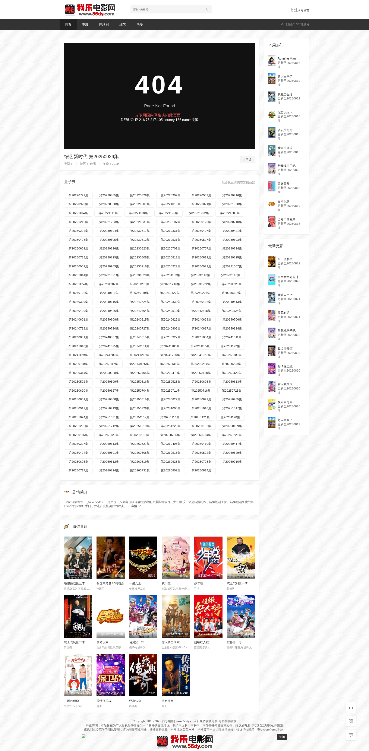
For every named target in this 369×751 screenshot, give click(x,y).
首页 (68, 24)
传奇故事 (168, 701)
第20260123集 (109, 435)
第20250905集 (232, 399)
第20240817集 (201, 328)
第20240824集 (232, 328)
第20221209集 (230, 213)
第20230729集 (109, 257)
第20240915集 (140, 337)
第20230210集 (232, 222)
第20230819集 (201, 257)
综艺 (122, 24)
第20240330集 (170, 301)
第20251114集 (169, 417)
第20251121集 (200, 417)
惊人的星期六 (171, 642)
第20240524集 (232, 310)
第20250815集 (140, 399)
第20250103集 (232, 355)
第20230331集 (170, 230)
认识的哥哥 (285, 130)
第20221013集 (170, 204)
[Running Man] (271, 60)
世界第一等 (234, 642)
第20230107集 (170, 222)
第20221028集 (232, 204)
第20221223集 (109, 222)
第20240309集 (78, 301)
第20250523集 (170, 381)
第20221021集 (201, 204)
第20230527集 (201, 239)
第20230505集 (109, 239)
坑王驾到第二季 (74, 642)
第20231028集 (140, 275)
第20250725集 (232, 390)
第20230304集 (109, 230)
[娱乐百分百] (271, 404)
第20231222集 (201, 284)
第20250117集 (108, 364)
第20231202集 (109, 284)
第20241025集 (109, 346)
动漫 (139, 24)
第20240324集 (140, 301)
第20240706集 (232, 319)
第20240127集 (170, 293)
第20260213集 (201, 435)
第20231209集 (139, 284)
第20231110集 (200, 275)
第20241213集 (139, 355)
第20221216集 (78, 222)
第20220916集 (232, 195)
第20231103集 (170, 275)
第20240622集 (170, 319)
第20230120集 (201, 222)
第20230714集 (232, 248)
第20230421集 (232, 230)
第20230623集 (140, 248)
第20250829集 (201, 399)
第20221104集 (78, 213)
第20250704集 (140, 390)
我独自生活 (285, 94)
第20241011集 (232, 337)
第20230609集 (78, 248)
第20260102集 (201, 426)
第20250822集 (170, 399)
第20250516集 (140, 381)
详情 (134, 506)
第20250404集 (140, 373)
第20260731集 (140, 470)
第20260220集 (232, 435)
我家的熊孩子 (287, 148)
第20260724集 (109, 470)
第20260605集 (78, 461)
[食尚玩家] (271, 203)
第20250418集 (201, 373)
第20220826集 (140, 195)
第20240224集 (200, 293)
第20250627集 (109, 390)
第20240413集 (232, 301)
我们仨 (166, 583)
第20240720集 (109, 328)
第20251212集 (109, 426)
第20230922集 (170, 266)
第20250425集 (232, 373)
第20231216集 (170, 284)
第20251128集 (230, 417)
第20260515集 (170, 452)
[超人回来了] (271, 78)
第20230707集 (201, 248)
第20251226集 (170, 426)
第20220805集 (109, 195)
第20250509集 (109, 381)
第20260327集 (140, 443)
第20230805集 (140, 257)
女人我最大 (285, 384)
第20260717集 (78, 470)
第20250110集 (78, 364)
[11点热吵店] (271, 351)
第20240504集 (140, 310)
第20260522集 (201, 452)
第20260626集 (170, 461)
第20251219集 (140, 426)
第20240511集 (170, 310)
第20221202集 (199, 213)
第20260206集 (170, 435)
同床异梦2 (284, 183)
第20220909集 (201, 195)
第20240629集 (201, 319)
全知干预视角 (287, 219)
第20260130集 (139, 435)
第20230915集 (140, 266)
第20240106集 (78, 293)
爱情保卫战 (104, 701)
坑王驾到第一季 (237, 583)
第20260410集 (201, 443)
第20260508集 (140, 452)
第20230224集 (78, 230)
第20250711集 (170, 390)
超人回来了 (285, 76)
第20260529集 (232, 452)
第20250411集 (170, 373)
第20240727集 (140, 328)
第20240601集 (78, 319)
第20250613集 (232, 381)
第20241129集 (78, 355)
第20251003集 (170, 408)
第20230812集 (170, 257)
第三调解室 (285, 259)
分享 (246, 159)
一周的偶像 (71, 701)
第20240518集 (201, 310)
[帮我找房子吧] (271, 168)
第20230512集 (140, 239)
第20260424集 (78, 452)
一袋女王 (135, 583)
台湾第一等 (136, 642)
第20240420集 (78, 310)
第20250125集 (139, 364)
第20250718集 (201, 390)
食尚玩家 (102, 642)
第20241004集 (201, 337)
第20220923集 (78, 204)
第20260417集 (232, 443)
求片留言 (303, 10)
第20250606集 (201, 381)
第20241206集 (109, 355)
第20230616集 (109, 248)
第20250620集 (78, 390)
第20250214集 (200, 364)
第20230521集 (170, 239)
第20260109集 (232, 426)
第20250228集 (231, 364)
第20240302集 (231, 293)
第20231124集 (78, 284)
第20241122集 (230, 346)
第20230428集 (78, 239)
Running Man (287, 58)
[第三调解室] (271, 261)
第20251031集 (109, 417)
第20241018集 (78, 346)
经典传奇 (135, 701)
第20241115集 (200, 346)
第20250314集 (78, 373)
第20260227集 (78, 443)
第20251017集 (232, 408)
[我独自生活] (271, 96)
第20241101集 (139, 346)
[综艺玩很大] (271, 114)
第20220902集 (170, 195)
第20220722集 (78, 195)
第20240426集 (109, 310)
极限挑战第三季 (74, 583)
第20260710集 (232, 461)
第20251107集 (139, 417)
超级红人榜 (201, 642)
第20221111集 (108, 213)
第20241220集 (170, 355)
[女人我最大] (271, 386)
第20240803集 (170, 328)
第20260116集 (78, 435)
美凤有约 (284, 312)
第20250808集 (109, 399)
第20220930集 (109, 204)
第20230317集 (140, 230)
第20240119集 (139, 293)
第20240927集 (170, 337)
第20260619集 (140, 461)
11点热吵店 (285, 348)
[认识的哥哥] (271, 132)
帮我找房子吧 (287, 166)
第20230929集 (201, 266)
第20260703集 (201, 461)
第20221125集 (168, 213)
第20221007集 (140, 204)
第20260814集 (201, 470)
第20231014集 (78, 275)
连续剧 (104, 24)
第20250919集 (109, 408)
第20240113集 (109, 293)
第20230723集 (78, 257)
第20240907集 (109, 337)
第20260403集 (170, 443)
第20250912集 (78, 408)
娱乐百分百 (285, 402)
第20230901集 (78, 266)
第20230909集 (109, 266)
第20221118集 (138, 213)
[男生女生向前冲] (271, 279)
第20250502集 (78, 381)
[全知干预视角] (271, 221)
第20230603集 (232, 239)
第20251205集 (78, 426)
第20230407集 (201, 230)
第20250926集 (140, 408)
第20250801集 (78, 399)
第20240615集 (140, 319)
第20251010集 (201, 408)
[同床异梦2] (271, 186)
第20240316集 (109, 301)
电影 (85, 24)
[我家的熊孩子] (271, 150)
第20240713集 (78, 328)
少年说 (198, 583)
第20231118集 (230, 275)
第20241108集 (170, 346)
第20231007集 (232, 266)
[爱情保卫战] (271, 368)
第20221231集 (140, 222)
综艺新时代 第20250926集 (91, 156)
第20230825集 (232, 257)
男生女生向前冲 (288, 277)
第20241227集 (201, 355)
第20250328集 (109, 373)
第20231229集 (232, 284)
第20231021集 (109, 275)
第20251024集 (78, 417)
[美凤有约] (271, 315)
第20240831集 (78, 337)
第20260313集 (109, 443)
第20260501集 (109, 452)
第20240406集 (201, 301)
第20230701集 (170, 248)
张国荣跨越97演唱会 (110, 583)
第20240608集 (109, 319)
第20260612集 (109, 461)
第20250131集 (170, 364)
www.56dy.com (186, 721)
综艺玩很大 (285, 112)
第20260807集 (170, 470)
